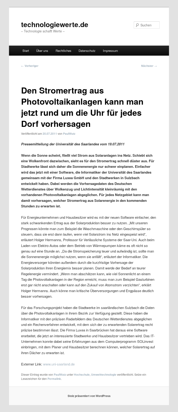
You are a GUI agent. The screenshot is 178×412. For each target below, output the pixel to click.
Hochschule (82, 374)
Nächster (149, 66)
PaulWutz (69, 133)
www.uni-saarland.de (59, 364)
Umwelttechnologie (103, 374)
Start (25, 50)
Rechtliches (63, 50)
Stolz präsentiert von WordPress (89, 396)
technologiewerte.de (54, 24)
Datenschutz (87, 50)
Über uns (42, 50)
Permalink (54, 379)
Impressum (110, 50)
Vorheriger (29, 66)
